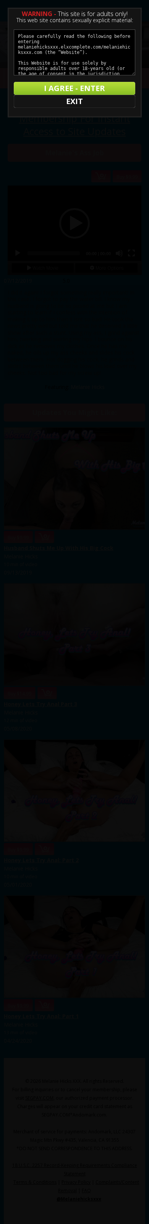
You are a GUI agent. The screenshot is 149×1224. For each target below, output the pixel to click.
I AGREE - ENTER (74, 88)
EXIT (74, 101)
